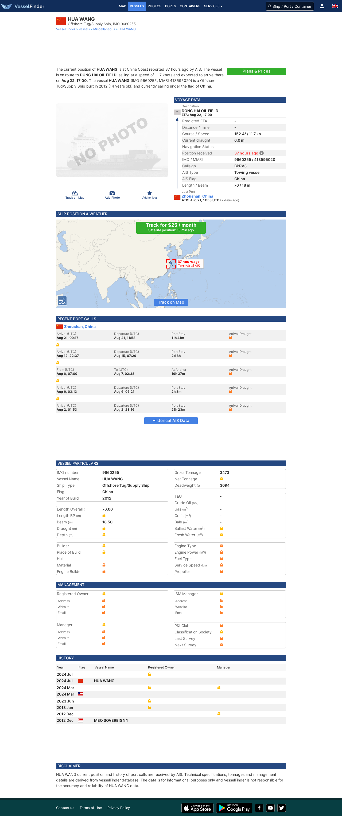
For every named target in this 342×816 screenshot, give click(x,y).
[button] (322, 6)
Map (122, 6)
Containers (190, 6)
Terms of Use (91, 808)
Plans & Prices (256, 71)
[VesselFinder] (22, 6)
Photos (154, 6)
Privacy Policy (118, 808)
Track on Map (171, 302)
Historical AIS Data (171, 420)
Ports (170, 6)
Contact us (65, 808)
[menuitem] (66, 29)
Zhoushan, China (197, 196)
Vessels (137, 6)
